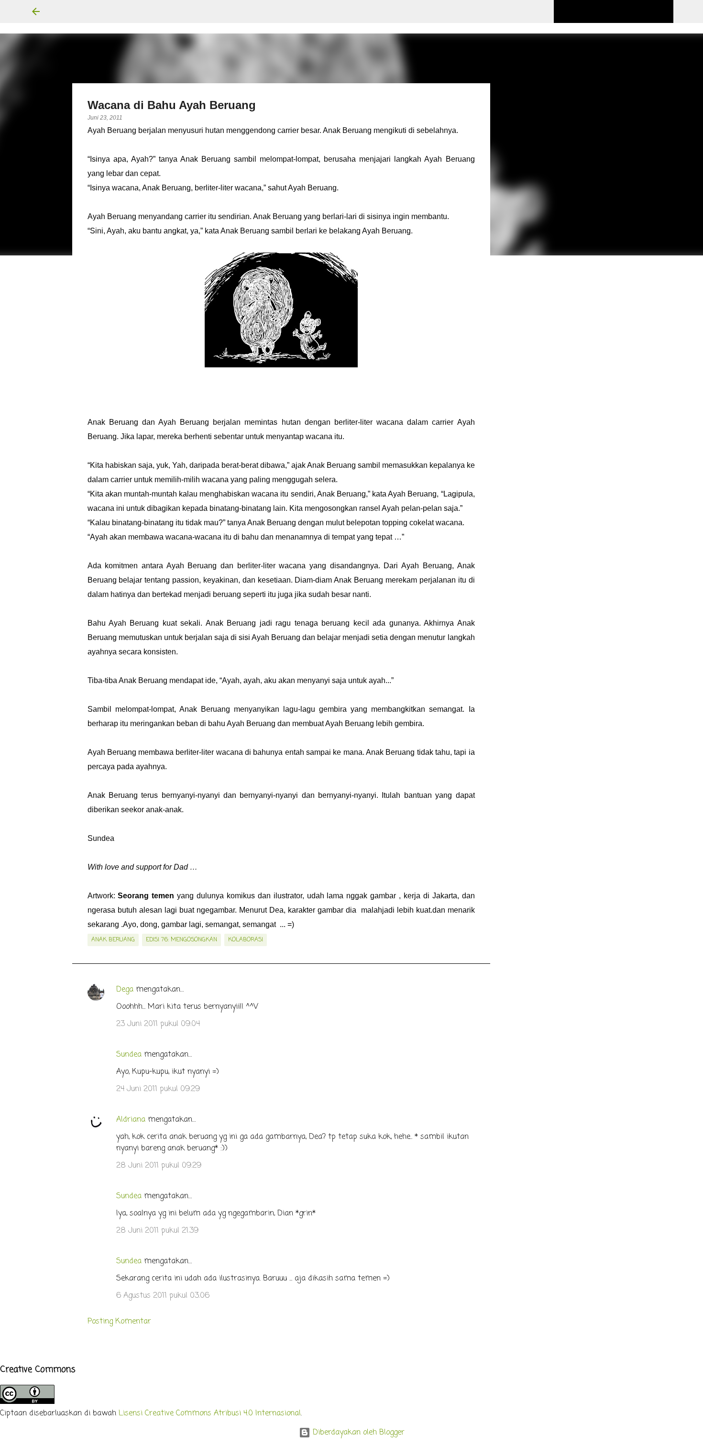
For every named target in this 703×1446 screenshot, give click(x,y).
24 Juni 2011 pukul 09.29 (158, 1089)
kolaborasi (245, 940)
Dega (124, 989)
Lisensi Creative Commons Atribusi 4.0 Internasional (210, 1413)
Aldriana (130, 1120)
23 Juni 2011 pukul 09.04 (158, 1024)
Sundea (129, 1054)
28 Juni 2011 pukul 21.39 (157, 1230)
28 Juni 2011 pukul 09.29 (158, 1165)
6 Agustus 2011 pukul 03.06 (162, 1296)
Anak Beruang (113, 940)
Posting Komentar (119, 1321)
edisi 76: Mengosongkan (181, 940)
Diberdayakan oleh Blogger (357, 1432)
